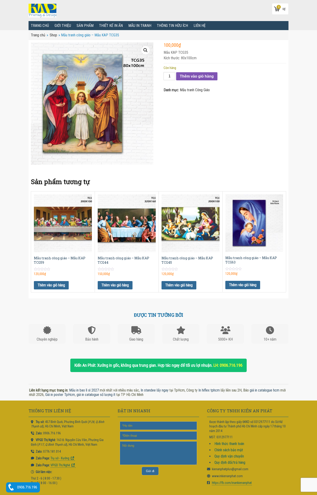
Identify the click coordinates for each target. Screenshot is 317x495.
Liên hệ (200, 25)
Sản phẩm (85, 25)
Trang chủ (40, 25)
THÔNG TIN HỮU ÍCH (172, 25)
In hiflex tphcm (209, 390)
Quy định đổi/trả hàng (229, 462)
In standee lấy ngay (154, 390)
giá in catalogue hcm (264, 390)
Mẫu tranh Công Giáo (195, 90)
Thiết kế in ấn (111, 25)
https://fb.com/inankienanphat (232, 483)
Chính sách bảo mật (228, 450)
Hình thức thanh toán (229, 444)
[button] (145, 50)
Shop (53, 35)
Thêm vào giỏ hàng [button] (51, 285)
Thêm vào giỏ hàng (197, 76)
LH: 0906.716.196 (228, 365)
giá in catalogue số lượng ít (96, 394)
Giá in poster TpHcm (60, 394)
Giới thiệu (63, 25)
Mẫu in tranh (139, 25)
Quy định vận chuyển (229, 456)
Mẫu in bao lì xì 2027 (84, 390)
